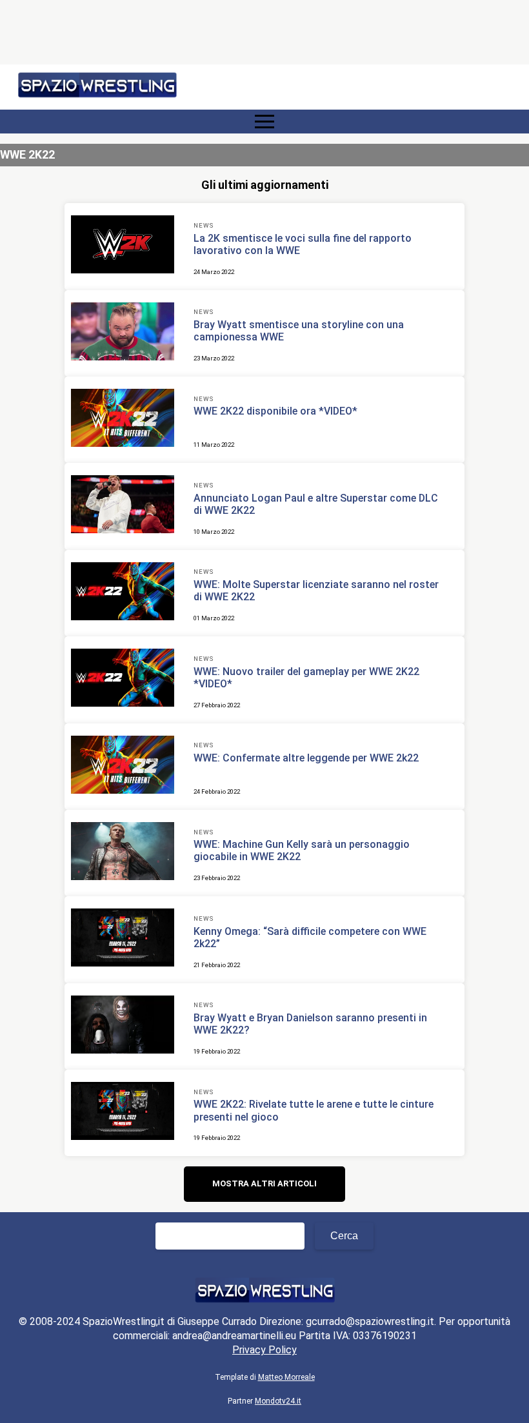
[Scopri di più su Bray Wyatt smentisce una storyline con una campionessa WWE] (122, 333)
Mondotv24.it (278, 1401)
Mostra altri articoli (264, 1183)
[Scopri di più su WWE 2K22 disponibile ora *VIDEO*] (122, 420)
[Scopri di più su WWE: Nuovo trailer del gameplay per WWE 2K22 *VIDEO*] (122, 680)
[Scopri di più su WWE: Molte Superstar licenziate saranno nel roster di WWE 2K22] (122, 593)
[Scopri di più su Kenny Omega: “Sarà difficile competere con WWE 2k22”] (122, 939)
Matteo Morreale (286, 1377)
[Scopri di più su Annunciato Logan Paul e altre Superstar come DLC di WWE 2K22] (122, 506)
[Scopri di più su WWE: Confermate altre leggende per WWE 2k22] (122, 767)
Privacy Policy (264, 1350)
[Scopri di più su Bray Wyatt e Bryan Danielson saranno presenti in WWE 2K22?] (122, 1026)
